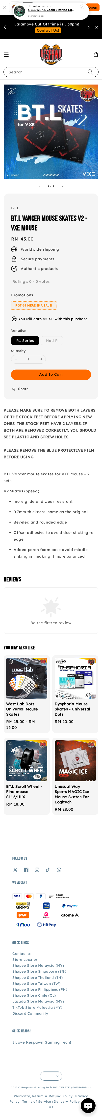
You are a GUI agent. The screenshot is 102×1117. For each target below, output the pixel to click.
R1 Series (25, 340)
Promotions (22, 295)
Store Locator (25, 959)
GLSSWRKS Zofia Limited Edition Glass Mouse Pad (51, 10)
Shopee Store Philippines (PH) (39, 989)
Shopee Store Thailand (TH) (37, 977)
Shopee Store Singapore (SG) (39, 971)
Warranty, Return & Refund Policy (43, 1096)
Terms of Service (36, 1101)
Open (92, 7)
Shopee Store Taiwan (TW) (36, 983)
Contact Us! (48, 30)
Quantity (18, 351)
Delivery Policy (67, 1101)
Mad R (52, 340)
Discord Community (30, 1013)
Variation (18, 330)
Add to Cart (51, 374)
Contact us (22, 953)
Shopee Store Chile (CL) (34, 995)
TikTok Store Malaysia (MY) (37, 1007)
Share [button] (23, 389)
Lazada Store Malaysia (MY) (38, 1001)
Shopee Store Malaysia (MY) (38, 965)
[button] (6, 54)
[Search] (90, 72)
